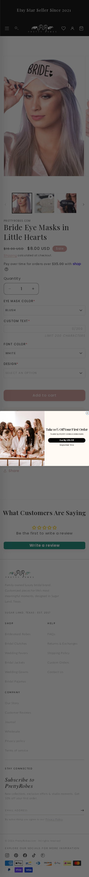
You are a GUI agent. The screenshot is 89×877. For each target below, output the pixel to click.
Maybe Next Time (66, 445)
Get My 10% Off (67, 440)
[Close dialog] (87, 413)
